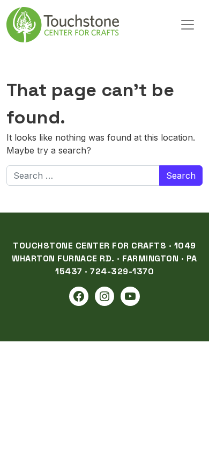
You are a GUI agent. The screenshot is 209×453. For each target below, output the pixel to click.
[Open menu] (188, 24)
